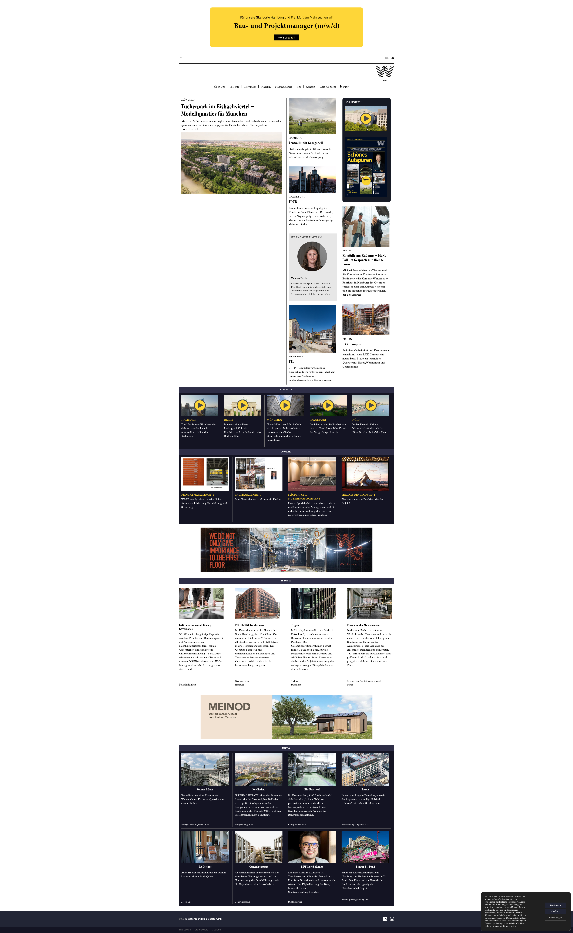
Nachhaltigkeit (283, 87)
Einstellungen (555, 918)
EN (392, 58)
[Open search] (181, 58)
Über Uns (219, 87)
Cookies (216, 930)
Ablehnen (555, 911)
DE (387, 58)
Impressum (185, 930)
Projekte (234, 87)
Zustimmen (555, 905)
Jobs (298, 87)
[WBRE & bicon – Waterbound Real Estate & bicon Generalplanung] (286, 58)
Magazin (266, 87)
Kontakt (310, 87)
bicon (344, 86)
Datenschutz (201, 930)
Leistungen (250, 87)
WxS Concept (328, 87)
